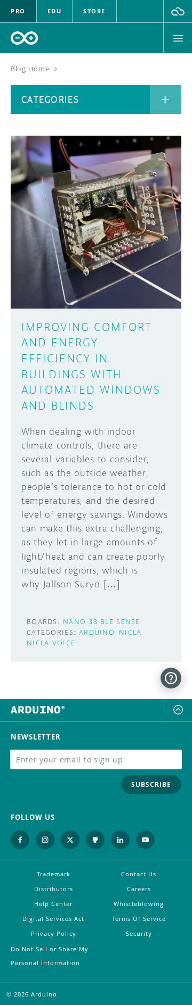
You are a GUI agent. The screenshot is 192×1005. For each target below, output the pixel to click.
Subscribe (151, 784)
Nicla (130, 632)
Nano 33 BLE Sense (101, 621)
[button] (178, 11)
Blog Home (30, 68)
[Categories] (165, 99)
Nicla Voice (51, 642)
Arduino (97, 632)
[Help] (171, 678)
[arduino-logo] (24, 38)
